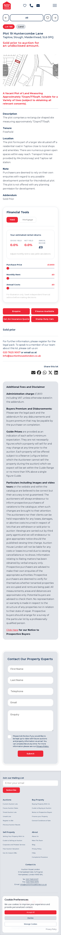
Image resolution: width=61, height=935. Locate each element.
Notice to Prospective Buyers (42, 812)
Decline (30, 918)
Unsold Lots (7, 816)
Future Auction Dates (10, 808)
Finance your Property (40, 816)
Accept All (30, 912)
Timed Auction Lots (9, 812)
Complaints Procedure (40, 857)
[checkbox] (9, 737)
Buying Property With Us (41, 804)
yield (12, 219)
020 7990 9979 (32, 882)
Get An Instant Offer (10, 853)
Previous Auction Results (11, 825)
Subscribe (11, 790)
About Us (35, 836)
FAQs (33, 853)
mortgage (28, 219)
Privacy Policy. (42, 746)
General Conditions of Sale (41, 821)
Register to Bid (8, 821)
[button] (54, 5)
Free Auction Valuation (11, 849)
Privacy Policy (36, 849)
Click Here (12, 630)
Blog (33, 845)
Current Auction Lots (10, 804)
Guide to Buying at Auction (41, 808)
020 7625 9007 (11, 352)
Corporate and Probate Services (14, 845)
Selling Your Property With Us (13, 836)
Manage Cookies (30, 924)
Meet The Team (37, 840)
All (26, 17)
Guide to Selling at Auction (12, 840)
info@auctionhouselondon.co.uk (22, 356)
